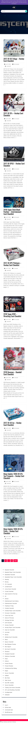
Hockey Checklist (9, 625)
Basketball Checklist (10, 574)
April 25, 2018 (7, 481)
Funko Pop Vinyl (9, 615)
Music (6, 639)
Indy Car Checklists (10, 630)
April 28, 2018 (8, 169)
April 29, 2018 (8, 118)
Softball (7, 675)
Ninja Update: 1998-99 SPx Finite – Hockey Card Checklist (13, 531)
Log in (6, 705)
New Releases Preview (10, 644)
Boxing (6, 582)
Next (15, 560)
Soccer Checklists (9, 673)
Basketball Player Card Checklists (13, 577)
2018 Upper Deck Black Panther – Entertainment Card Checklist (12, 211)
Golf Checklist (8, 622)
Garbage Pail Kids (9, 620)
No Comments (15, 64)
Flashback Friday (9, 606)
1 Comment (14, 268)
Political (7, 661)
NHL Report (8, 646)
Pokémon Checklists (10, 656)
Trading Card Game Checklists (12, 687)
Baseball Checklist (9, 570)
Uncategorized (8, 692)
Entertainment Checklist (11, 603)
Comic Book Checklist (10, 589)
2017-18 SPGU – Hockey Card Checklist (14, 164)
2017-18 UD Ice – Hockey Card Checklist (12, 423)
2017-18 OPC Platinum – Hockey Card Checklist (12, 264)
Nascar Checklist (9, 642)
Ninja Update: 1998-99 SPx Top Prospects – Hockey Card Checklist (14, 476)
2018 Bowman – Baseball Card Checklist (13, 373)
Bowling (7, 579)
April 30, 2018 (8, 64)
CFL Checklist (8, 584)
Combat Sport (8, 586)
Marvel (6, 634)
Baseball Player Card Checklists (13, 572)
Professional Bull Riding (11, 668)
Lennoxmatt (7, 66)
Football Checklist (9, 608)
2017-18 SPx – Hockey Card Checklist (13, 114)
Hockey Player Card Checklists (12, 627)
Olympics (7, 651)
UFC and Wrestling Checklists (12, 690)
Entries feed (8, 707)
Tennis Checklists (9, 685)
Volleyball (7, 694)
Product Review (9, 663)
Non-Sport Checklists (10, 649)
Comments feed (9, 710)
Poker (6, 658)
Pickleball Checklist (9, 654)
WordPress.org (8, 712)
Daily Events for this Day (11, 594)
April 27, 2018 (7, 217)
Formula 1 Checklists (10, 613)
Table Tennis (8, 680)
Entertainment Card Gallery (12, 601)
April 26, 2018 (8, 319)
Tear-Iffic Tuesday (9, 682)
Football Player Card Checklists (13, 610)
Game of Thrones (9, 618)
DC (5, 596)
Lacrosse (7, 632)
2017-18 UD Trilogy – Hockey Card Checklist (14, 59)
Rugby (6, 670)
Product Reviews (9, 666)
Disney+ (7, 598)
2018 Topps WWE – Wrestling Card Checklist (12, 315)
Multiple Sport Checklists (11, 637)
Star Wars (7, 678)
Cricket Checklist (9, 591)
